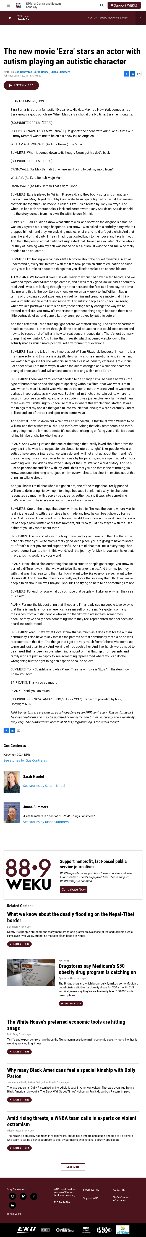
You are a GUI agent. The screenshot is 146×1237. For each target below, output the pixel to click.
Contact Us (119, 1190)
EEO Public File (91, 1190)
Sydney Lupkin (66, 978)
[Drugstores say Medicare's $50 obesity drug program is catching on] (31, 972)
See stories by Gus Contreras (25, 760)
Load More (73, 1166)
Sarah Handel (41, 72)
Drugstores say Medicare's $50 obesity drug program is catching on (97, 969)
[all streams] (140, 18)
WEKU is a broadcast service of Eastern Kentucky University (65, 1192)
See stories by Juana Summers (46, 822)
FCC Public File (62, 1202)
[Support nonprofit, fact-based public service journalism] (28, 875)
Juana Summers (60, 72)
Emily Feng (12, 1034)
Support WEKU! (125, 5)
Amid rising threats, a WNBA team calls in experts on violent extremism (71, 1121)
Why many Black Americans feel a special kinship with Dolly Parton (71, 1073)
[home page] (18, 5)
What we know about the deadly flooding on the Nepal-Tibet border (70, 917)
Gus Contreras (23, 72)
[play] (10, 18)
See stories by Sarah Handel (44, 785)
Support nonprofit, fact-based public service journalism (93, 864)
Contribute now (74, 889)
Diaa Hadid (12, 926)
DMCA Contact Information (121, 1199)
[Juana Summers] (12, 812)
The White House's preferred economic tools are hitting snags (66, 1025)
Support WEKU (91, 1198)
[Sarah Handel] (12, 782)
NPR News (64, 960)
